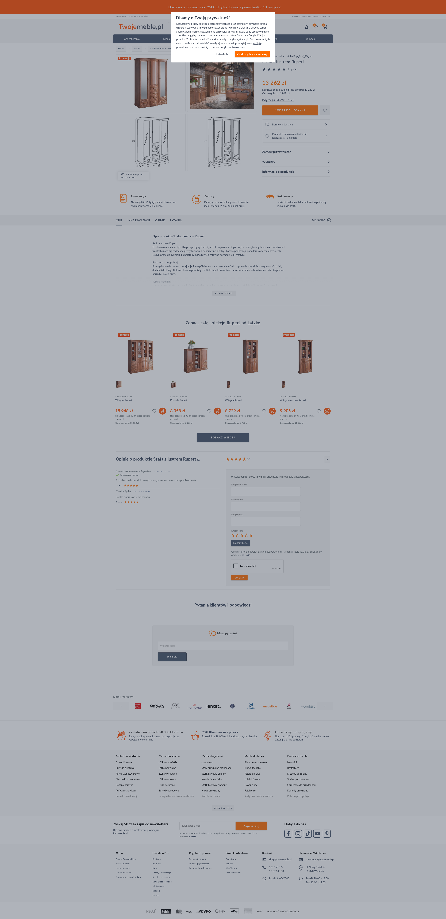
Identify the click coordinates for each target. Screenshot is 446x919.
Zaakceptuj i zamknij (252, 54)
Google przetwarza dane (232, 47)
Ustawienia (222, 54)
